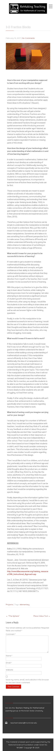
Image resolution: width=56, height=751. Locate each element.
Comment (10, 634)
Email (9, 663)
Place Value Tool (41, 616)
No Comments (28, 38)
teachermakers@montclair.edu (23, 723)
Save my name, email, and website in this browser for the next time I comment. (27, 681)
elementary (24, 604)
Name (9, 655)
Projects (9, 604)
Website (9, 670)
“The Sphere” (12, 616)
